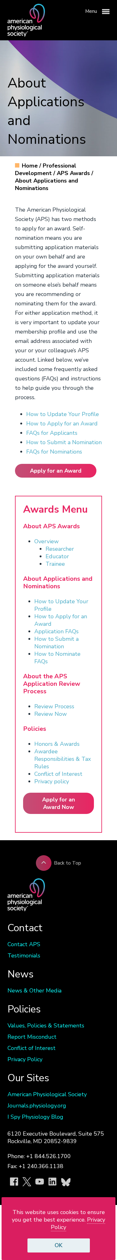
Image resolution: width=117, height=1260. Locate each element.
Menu (91, 11)
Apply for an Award (55, 470)
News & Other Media (34, 990)
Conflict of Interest (58, 774)
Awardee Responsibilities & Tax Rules (62, 759)
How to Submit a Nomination (64, 442)
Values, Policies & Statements (45, 1025)
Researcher (60, 549)
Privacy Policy (24, 1059)
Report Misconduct (31, 1037)
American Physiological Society (47, 1094)
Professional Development (45, 169)
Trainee (55, 564)
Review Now (50, 714)
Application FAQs (56, 631)
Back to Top (67, 863)
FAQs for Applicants (51, 433)
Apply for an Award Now (58, 803)
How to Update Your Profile (62, 414)
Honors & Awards (57, 744)
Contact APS (23, 944)
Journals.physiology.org (36, 1105)
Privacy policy (51, 781)
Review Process (54, 706)
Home (30, 165)
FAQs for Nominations (54, 451)
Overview (46, 541)
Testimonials (23, 955)
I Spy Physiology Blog (35, 1117)
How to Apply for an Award (62, 423)
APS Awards (74, 173)
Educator (57, 556)
